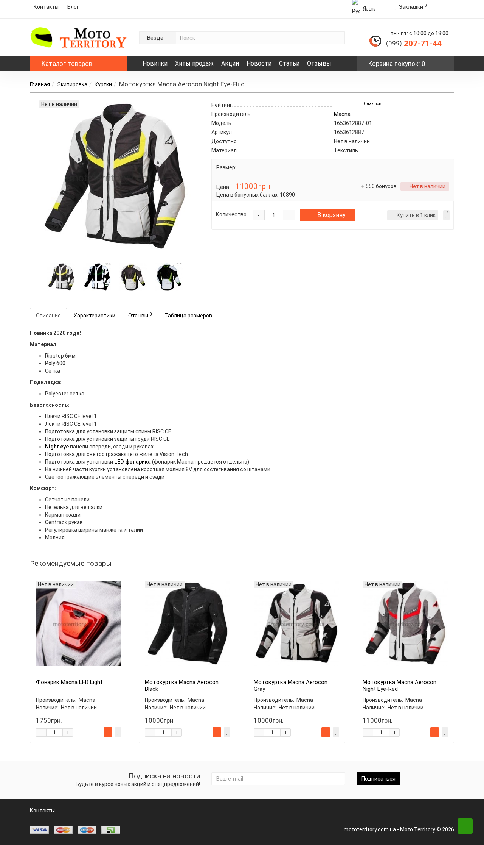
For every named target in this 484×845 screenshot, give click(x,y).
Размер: (226, 167)
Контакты (46, 7)
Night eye (57, 447)
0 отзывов (372, 103)
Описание (48, 315)
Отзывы (319, 63)
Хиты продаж (194, 63)
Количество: (232, 214)
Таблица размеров (188, 315)
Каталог (67, 63)
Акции (230, 63)
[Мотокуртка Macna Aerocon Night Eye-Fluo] (61, 276)
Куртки (103, 84)
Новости (259, 63)
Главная (40, 84)
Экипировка (72, 84)
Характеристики (94, 315)
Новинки (155, 63)
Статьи (289, 63)
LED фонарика (132, 462)
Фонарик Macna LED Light (69, 682)
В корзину (331, 215)
